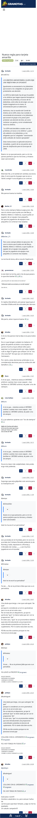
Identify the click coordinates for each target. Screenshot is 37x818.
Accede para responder (28, 64)
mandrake (8, 170)
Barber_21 (8, 206)
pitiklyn (7, 644)
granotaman (9, 270)
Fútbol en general (7, 60)
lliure (6, 376)
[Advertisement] (18, 32)
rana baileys (9, 398)
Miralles (7, 332)
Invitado (8, 71)
